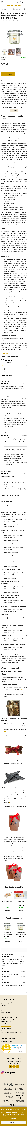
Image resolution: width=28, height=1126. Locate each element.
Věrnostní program (6, 1005)
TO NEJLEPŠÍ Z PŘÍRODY (13, 5)
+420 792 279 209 (15, 1063)
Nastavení (13, 1118)
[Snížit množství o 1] (2, 69)
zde (21, 689)
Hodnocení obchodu (6, 1041)
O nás (2, 1010)
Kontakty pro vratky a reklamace (9, 1020)
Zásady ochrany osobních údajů (9, 1009)
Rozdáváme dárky (5, 1007)
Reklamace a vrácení (6, 1021)
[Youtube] (17, 1066)
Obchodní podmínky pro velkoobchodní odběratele (11, 1033)
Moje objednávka (5, 1023)
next (26, 895)
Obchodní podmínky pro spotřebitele (10, 1002)
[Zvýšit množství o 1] (9, 69)
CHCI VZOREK (14, 110)
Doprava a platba (5, 1003)
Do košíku (9, 74)
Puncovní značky (5, 1012)
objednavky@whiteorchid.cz (15, 1061)
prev (1, 895)
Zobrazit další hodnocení (20, 993)
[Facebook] (10, 1066)
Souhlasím (13, 1122)
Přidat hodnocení (7, 375)
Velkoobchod (4, 1030)
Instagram (10, 1073)
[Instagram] (14, 1066)
